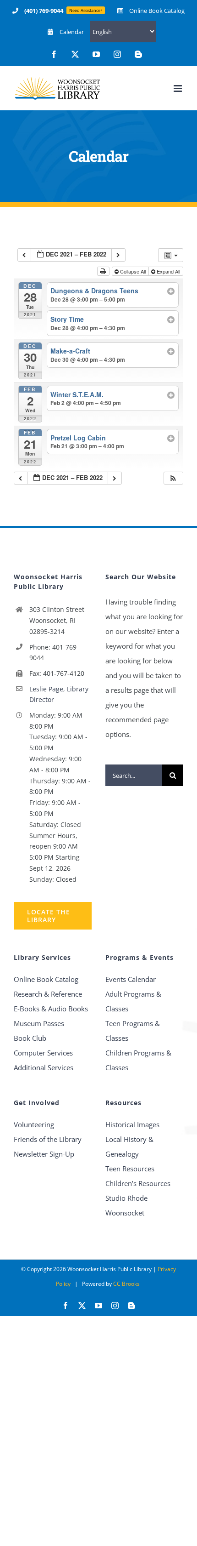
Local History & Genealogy (129, 1146)
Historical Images (132, 1124)
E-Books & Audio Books (51, 1008)
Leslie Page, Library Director (58, 694)
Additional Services (43, 1067)
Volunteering (34, 1124)
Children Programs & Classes (138, 1060)
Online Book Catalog (46, 979)
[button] (173, 478)
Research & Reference (48, 993)
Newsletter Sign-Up (44, 1153)
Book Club (30, 1038)
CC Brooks (126, 1284)
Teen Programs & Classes (132, 1031)
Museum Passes (39, 1023)
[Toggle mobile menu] (178, 88)
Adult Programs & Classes (133, 1001)
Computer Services (43, 1052)
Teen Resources (129, 1168)
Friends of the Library (48, 1139)
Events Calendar (130, 979)
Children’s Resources (137, 1183)
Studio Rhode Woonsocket (126, 1205)
